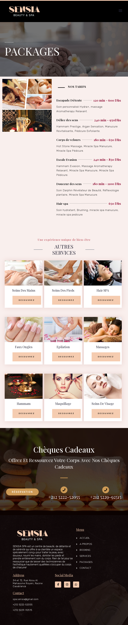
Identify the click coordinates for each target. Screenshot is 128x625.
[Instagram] (67, 585)
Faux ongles (23, 347)
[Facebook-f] (58, 585)
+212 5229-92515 (22, 610)
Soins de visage (103, 403)
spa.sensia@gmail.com (25, 599)
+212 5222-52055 (23, 604)
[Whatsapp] (76, 585)
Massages (102, 347)
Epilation (63, 347)
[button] (120, 11)
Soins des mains (23, 290)
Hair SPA (103, 290)
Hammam (24, 403)
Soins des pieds (63, 290)
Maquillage (63, 403)
